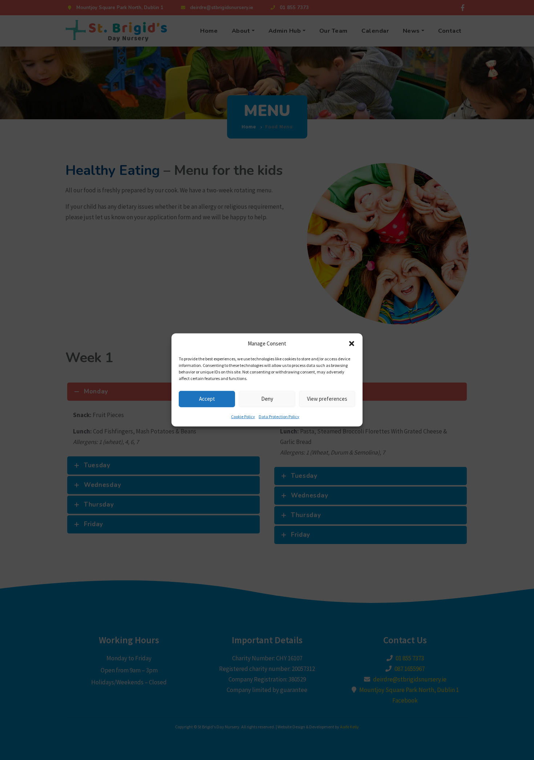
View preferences (327, 398)
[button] (351, 343)
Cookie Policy (243, 416)
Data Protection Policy (279, 416)
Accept (207, 398)
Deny (267, 398)
